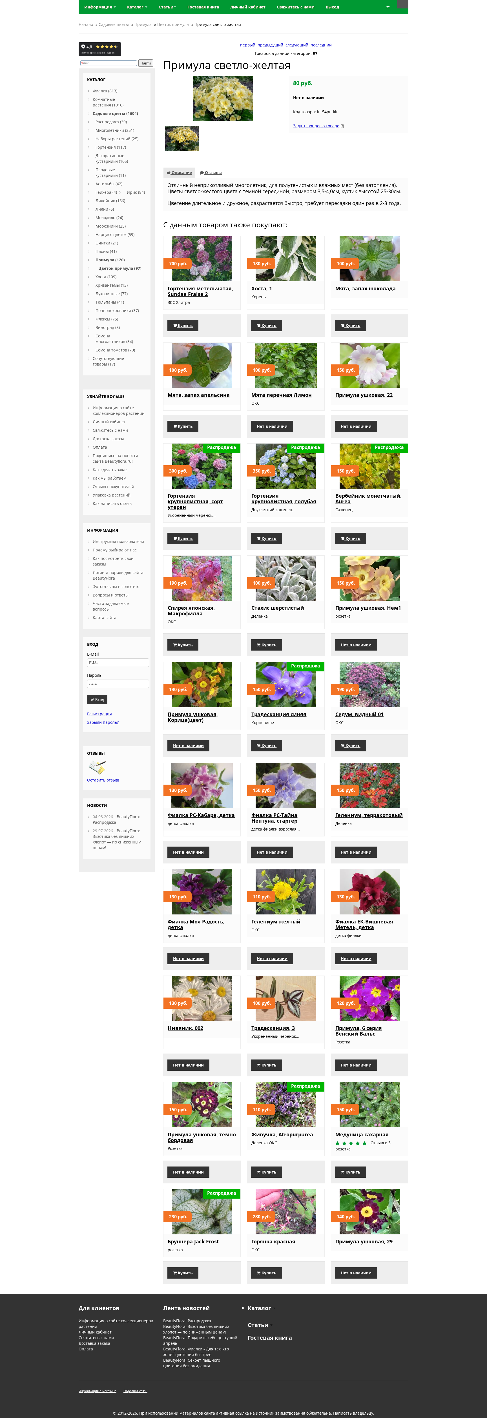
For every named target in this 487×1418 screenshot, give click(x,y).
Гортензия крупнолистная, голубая (283, 498)
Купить (185, 325)
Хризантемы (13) (112, 285)
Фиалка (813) (105, 91)
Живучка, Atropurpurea (282, 1134)
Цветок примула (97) (119, 268)
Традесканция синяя (278, 714)
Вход (99, 699)
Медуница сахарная (362, 1134)
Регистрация (99, 713)
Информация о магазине (97, 1391)
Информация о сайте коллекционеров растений (119, 410)
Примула (143, 24)
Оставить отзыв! (103, 780)
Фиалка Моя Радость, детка (196, 924)
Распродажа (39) (111, 121)
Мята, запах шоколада (365, 288)
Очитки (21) (107, 243)
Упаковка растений (111, 495)
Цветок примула (173, 24)
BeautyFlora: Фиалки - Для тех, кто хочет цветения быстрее (196, 1351)
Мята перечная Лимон (281, 394)
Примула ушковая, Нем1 (368, 607)
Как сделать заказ (110, 469)
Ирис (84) (136, 192)
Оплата (100, 447)
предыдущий (270, 45)
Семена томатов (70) (115, 350)
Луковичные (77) (112, 293)
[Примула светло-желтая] (223, 98)
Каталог (136, 7)
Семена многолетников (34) (114, 338)
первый (247, 45)
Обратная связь (135, 1391)
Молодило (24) (109, 217)
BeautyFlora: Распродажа (187, 1320)
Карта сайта (104, 617)
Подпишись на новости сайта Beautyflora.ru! (115, 458)
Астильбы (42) (109, 183)
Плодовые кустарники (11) (111, 172)
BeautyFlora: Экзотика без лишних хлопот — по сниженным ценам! (117, 839)
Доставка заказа (108, 438)
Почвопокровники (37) (117, 310)
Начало (86, 24)
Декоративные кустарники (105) (112, 158)
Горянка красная (273, 1241)
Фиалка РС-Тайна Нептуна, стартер (274, 818)
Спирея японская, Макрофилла (191, 610)
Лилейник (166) (110, 200)
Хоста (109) (106, 276)
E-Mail (93, 654)
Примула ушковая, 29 (364, 1241)
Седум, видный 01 (359, 714)
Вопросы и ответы (111, 595)
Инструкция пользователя (118, 541)
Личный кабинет (109, 421)
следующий (296, 45)
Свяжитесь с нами (110, 430)
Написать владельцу (353, 1413)
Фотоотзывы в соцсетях (116, 586)
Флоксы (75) (107, 319)
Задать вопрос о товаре (316, 125)
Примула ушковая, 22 (364, 394)
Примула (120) (110, 259)
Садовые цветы (114, 24)
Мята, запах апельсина (199, 394)
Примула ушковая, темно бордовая (202, 1137)
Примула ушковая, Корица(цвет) (193, 717)
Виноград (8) (108, 327)
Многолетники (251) (115, 130)
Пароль (94, 675)
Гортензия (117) (111, 147)
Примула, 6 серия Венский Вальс (358, 1031)
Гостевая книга (270, 1337)
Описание (181, 172)
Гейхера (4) (106, 192)
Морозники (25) (111, 226)
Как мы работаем (109, 478)
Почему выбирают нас (115, 550)
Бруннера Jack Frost (193, 1241)
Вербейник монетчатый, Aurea (368, 498)
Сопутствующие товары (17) (108, 361)
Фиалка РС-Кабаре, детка (201, 815)
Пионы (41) (106, 251)
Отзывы (213, 172)
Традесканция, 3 (273, 1028)
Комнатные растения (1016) (108, 102)
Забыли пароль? (103, 722)
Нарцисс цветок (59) (115, 234)
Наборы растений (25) (117, 138)
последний (321, 45)
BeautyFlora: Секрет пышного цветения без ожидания (191, 1362)
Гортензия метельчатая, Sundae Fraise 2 (200, 291)
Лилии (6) (105, 209)
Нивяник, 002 (185, 1028)
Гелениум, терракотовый (369, 815)
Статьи (166, 7)
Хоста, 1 (261, 288)
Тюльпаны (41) (110, 302)
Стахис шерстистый (277, 607)
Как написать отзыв (112, 503)
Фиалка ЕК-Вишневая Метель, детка (364, 924)
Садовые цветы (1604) (115, 113)
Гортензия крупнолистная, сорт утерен (195, 501)
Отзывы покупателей (113, 486)
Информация (98, 7)
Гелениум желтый (275, 921)
